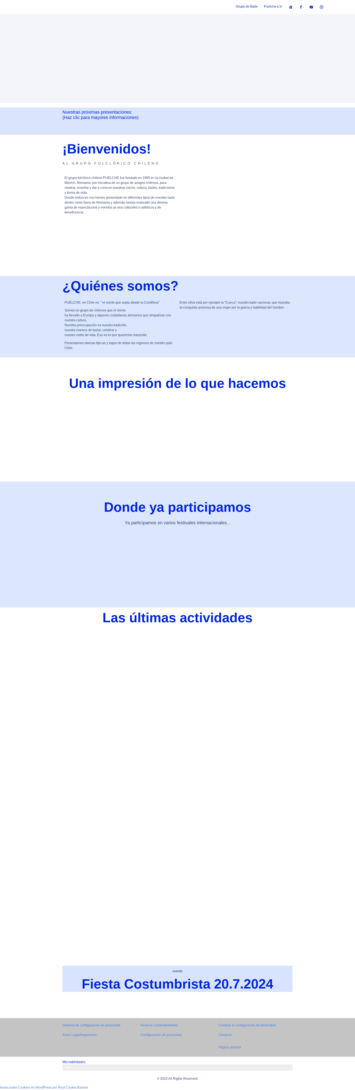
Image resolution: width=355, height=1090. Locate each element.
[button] (181, 204)
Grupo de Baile (247, 6)
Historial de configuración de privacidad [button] (91, 1025)
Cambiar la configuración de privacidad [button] (247, 1025)
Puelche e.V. (273, 6)
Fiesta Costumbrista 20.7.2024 (177, 983)
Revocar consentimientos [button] (159, 1025)
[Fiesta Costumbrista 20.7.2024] (177, 795)
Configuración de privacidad (161, 1035)
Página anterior (230, 1047)
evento (177, 971)
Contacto (225, 1035)
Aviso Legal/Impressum (79, 1035)
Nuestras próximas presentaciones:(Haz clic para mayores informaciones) (100, 114)
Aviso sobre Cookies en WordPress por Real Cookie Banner (44, 1087)
